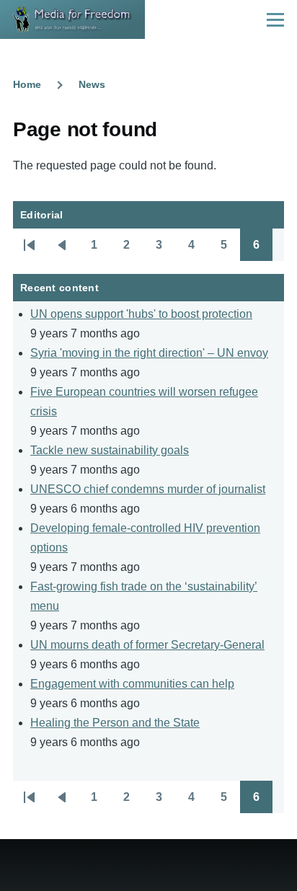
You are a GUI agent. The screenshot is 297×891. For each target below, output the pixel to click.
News (92, 84)
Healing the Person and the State (115, 723)
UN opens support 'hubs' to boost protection (141, 314)
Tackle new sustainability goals (109, 450)
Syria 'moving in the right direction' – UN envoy (149, 353)
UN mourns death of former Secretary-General (147, 645)
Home (27, 84)
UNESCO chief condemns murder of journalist (147, 489)
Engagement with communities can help (132, 684)
